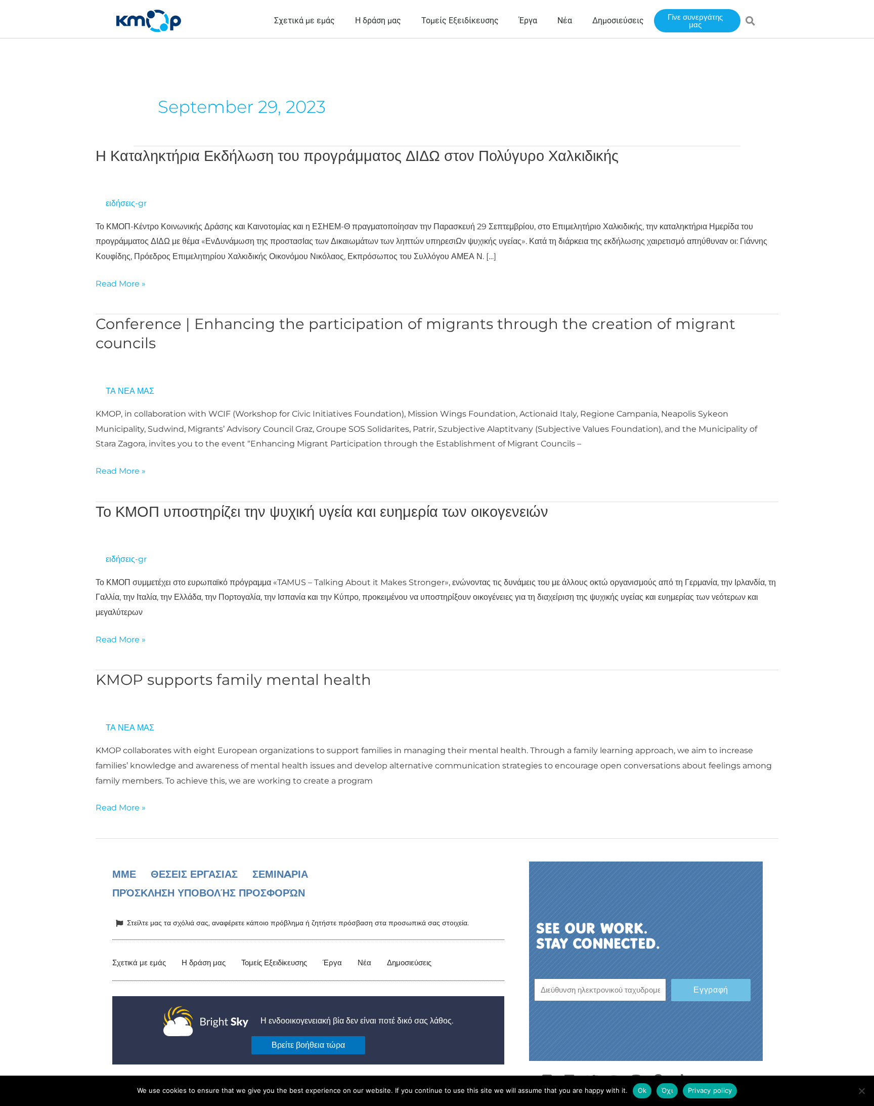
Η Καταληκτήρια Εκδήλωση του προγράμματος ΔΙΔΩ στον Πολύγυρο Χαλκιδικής (357, 156)
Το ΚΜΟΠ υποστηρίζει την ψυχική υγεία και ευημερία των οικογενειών (322, 511)
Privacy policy (710, 1090)
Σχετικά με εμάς (139, 962)
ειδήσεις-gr (126, 203)
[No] (861, 1091)
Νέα (364, 962)
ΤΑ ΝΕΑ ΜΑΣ (130, 391)
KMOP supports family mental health (233, 679)
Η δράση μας (204, 962)
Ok (642, 1090)
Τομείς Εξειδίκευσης (274, 962)
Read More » (121, 282)
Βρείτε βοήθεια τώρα (308, 1045)
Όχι (667, 1090)
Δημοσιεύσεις (409, 962)
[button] (750, 21)
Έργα (332, 962)
